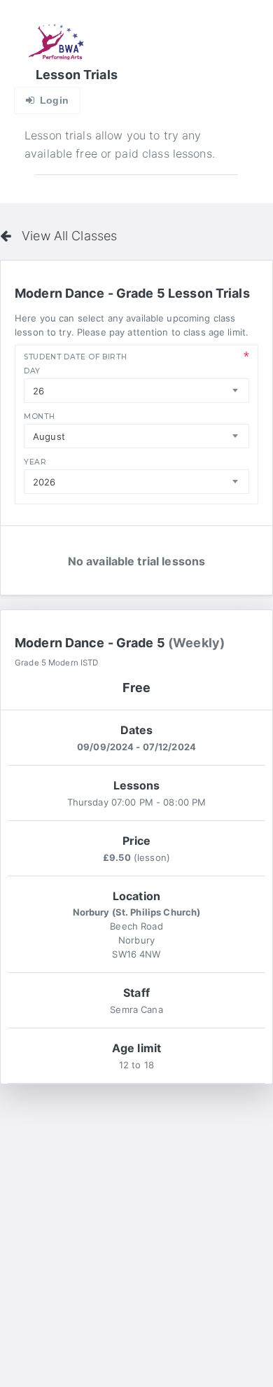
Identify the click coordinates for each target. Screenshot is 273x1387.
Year (35, 462)
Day (32, 370)
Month (39, 416)
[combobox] (136, 390)
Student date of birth (75, 356)
